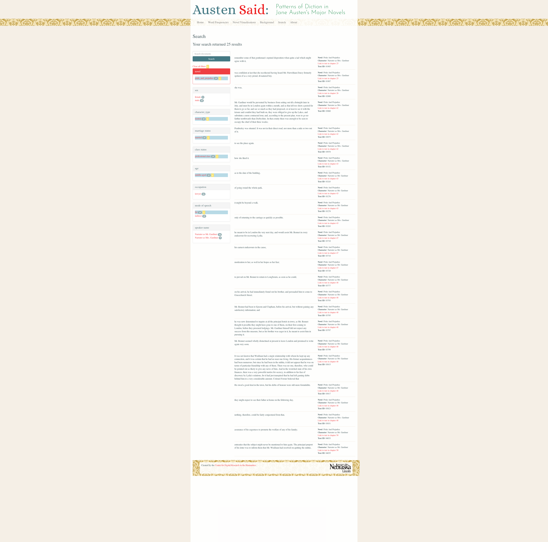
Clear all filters (200, 66)
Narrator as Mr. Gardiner (206, 234)
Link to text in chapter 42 (328, 108)
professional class (202, 156)
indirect (198, 215)
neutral (198, 118)
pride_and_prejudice (204, 78)
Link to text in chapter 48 (328, 282)
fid (196, 212)
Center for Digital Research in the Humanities (235, 465)
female (198, 96)
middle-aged (200, 174)
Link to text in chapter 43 (328, 163)
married (198, 137)
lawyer (198, 193)
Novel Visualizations (244, 22)
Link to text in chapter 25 (328, 63)
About (293, 22)
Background (267, 22)
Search (282, 22)
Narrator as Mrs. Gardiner (206, 237)
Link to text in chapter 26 (328, 93)
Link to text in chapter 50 (328, 435)
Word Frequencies (218, 22)
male (197, 100)
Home (200, 22)
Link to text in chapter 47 (328, 238)
